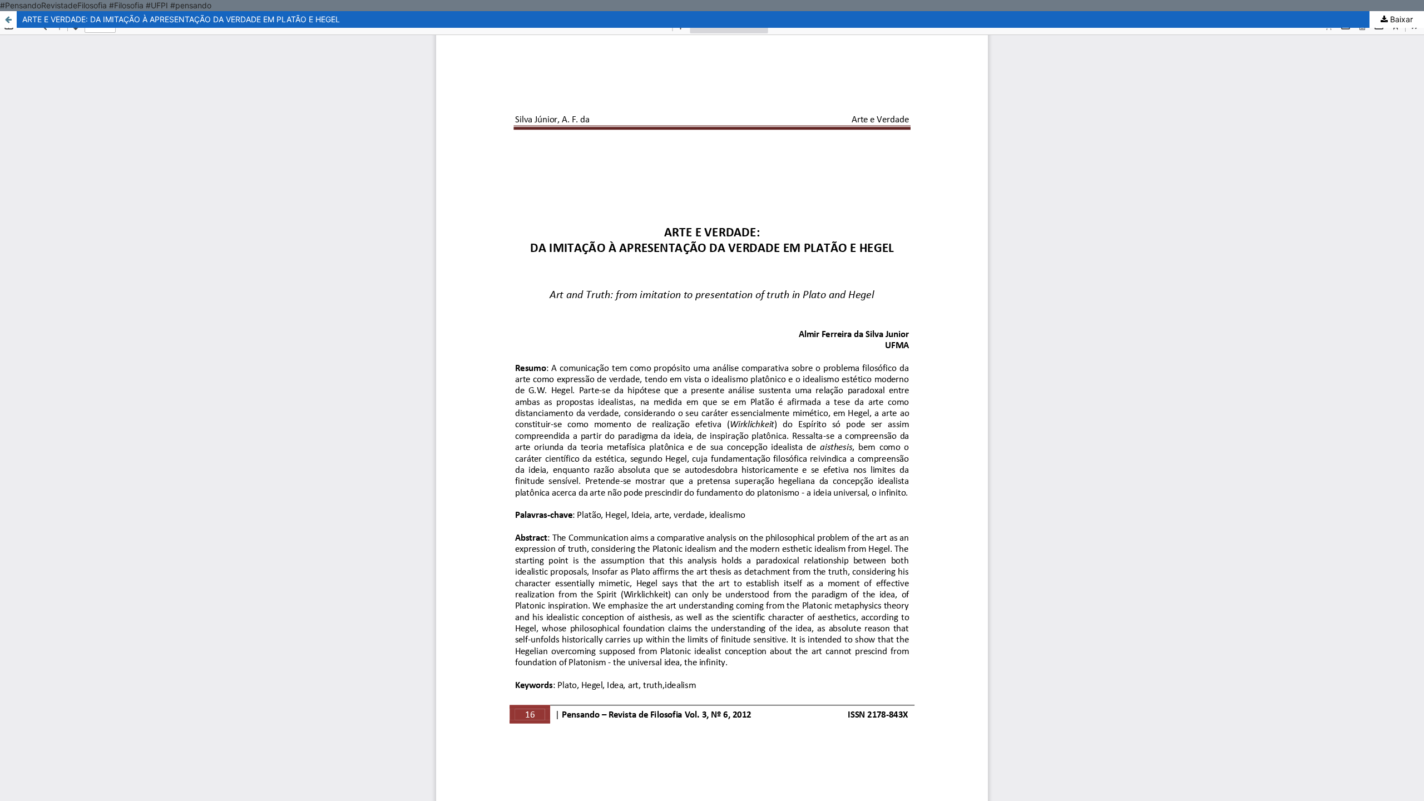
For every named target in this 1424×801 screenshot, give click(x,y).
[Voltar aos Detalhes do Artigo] (8, 19)
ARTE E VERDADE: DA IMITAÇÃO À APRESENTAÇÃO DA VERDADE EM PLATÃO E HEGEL (181, 19)
